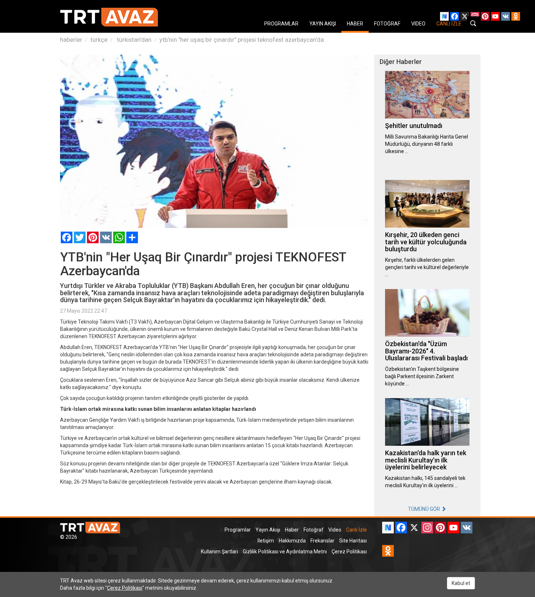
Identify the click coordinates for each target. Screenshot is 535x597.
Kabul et (461, 583)
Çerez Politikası (349, 551)
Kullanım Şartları (219, 551)
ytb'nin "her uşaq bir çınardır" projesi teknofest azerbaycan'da (241, 39)
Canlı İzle (356, 530)
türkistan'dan (133, 39)
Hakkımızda (292, 541)
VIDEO (418, 24)
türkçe (98, 39)
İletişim (265, 541)
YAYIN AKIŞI (322, 24)
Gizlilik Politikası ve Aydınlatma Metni (285, 551)
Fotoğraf (314, 530)
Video (334, 530)
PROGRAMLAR (281, 24)
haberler (71, 39)
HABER (355, 24)
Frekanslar (322, 541)
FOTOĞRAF (387, 24)
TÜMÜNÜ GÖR (424, 509)
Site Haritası (353, 541)
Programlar (238, 530)
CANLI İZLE (448, 24)
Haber (292, 530)
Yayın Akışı (267, 530)
